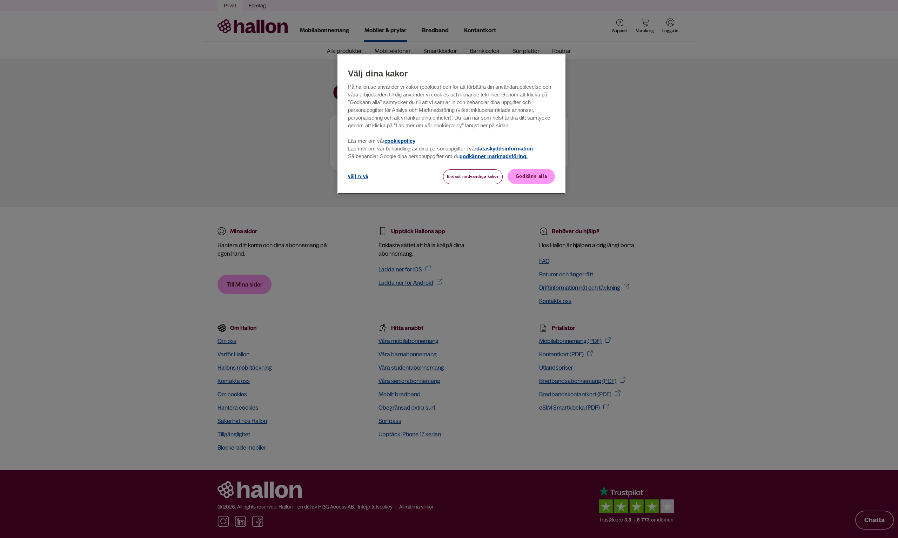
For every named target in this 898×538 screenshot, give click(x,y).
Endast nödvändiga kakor (473, 176)
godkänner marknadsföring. (494, 156)
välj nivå (358, 176)
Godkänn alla (531, 176)
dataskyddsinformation (504, 149)
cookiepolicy (399, 141)
